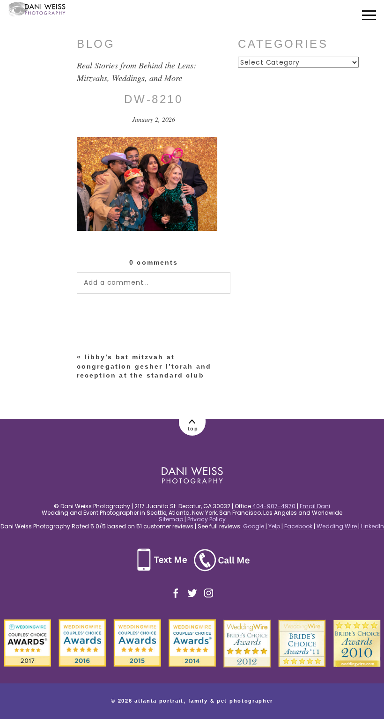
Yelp (274, 526)
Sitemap (171, 519)
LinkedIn (372, 526)
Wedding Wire (337, 526)
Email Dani (315, 506)
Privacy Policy (206, 519)
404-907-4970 (273, 506)
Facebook (299, 526)
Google (253, 526)
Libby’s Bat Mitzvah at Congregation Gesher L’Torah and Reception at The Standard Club (144, 366)
